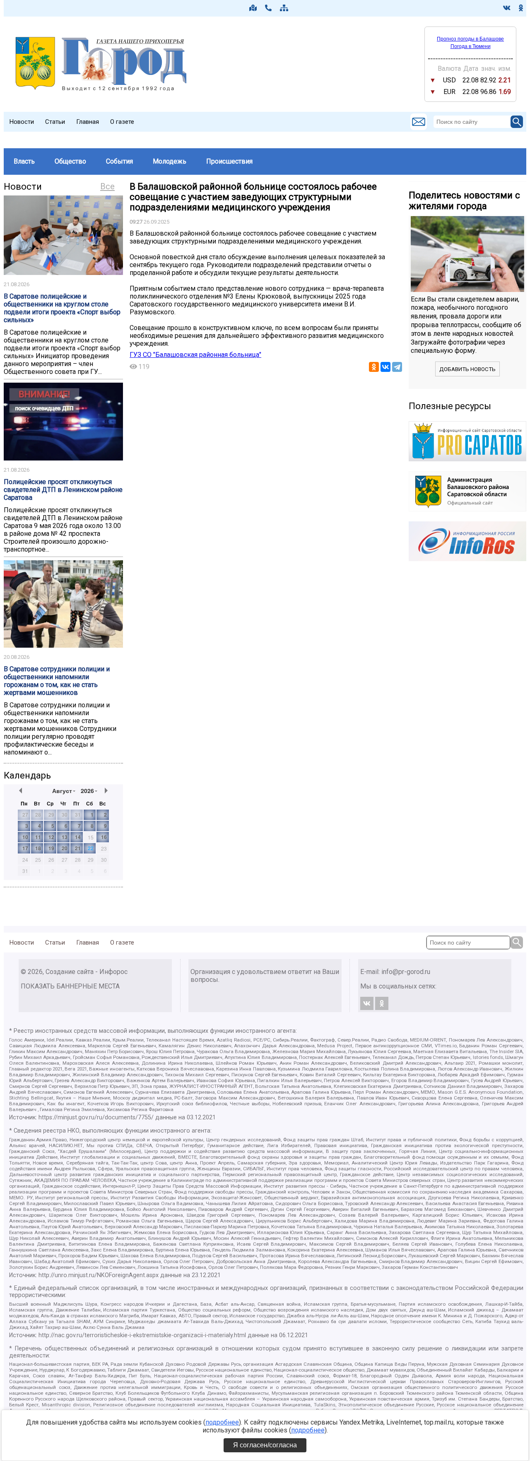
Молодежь (169, 161)
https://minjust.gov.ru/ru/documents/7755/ (96, 1117)
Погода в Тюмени (470, 46)
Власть (24, 161)
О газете (122, 121)
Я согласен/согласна (265, 1445)
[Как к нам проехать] (253, 8)
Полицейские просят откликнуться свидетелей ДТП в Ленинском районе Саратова (63, 489)
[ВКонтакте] (385, 367)
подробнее (222, 1422)
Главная (87, 121)
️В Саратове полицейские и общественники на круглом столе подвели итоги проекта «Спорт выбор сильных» (62, 308)
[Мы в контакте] (507, 8)
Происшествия (229, 161)
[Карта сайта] (284, 8)
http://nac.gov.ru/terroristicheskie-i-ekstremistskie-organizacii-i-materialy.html (142, 1335)
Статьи (55, 121)
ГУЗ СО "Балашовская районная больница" (195, 355)
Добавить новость (467, 369)
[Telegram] (397, 367)
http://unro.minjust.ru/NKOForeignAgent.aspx (99, 1275)
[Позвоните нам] (268, 8)
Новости (22, 121)
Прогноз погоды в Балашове (470, 39)
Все (107, 186)
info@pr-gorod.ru (405, 972)
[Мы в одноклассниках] (521, 8)
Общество (70, 161)
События (119, 161)
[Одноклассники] (374, 367)
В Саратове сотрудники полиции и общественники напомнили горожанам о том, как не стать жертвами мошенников (57, 681)
